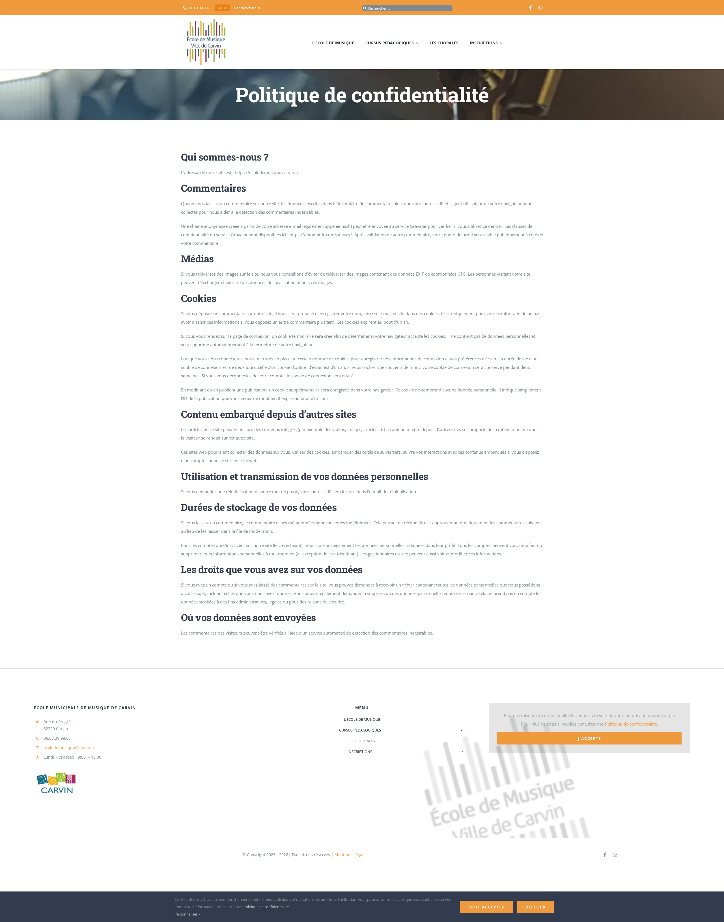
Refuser (535, 907)
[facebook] (530, 7)
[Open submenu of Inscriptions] (460, 751)
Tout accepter (486, 907)
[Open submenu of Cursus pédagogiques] (460, 730)
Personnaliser (186, 914)
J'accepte (589, 738)
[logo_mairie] (55, 764)
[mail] (540, 7)
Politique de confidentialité (631, 724)
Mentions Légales (351, 854)
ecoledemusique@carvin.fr (69, 747)
